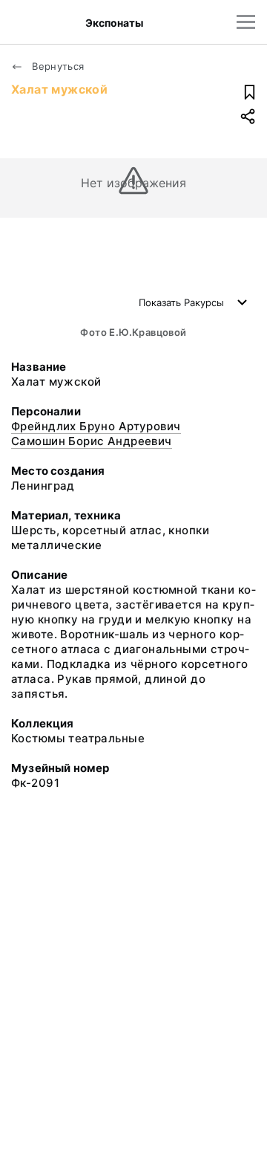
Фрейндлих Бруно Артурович (96, 426)
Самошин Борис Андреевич (91, 441)
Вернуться (57, 66)
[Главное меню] (246, 21)
